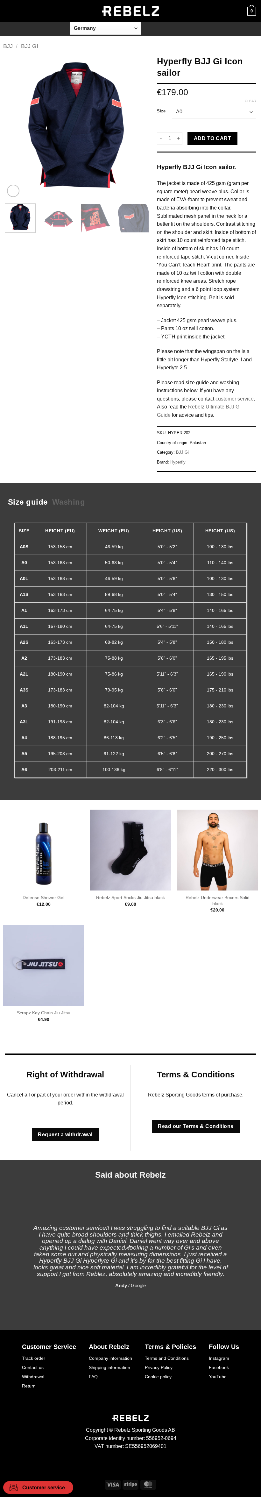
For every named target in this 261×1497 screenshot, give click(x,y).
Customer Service (49, 1346)
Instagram (219, 1358)
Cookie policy (158, 1376)
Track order (33, 1358)
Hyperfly (178, 462)
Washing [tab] (68, 502)
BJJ (8, 46)
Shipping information (109, 1367)
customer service (234, 398)
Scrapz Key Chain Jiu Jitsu (43, 1012)
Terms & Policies (170, 1346)
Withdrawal (33, 1376)
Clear (250, 101)
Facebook (219, 1367)
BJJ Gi (29, 46)
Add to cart (212, 138)
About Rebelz (109, 1346)
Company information (110, 1358)
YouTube (218, 1376)
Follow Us (224, 1346)
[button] (8, 11)
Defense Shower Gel (43, 897)
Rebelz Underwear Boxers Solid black (218, 900)
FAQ (93, 1376)
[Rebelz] (130, 11)
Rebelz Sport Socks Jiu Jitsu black (130, 897)
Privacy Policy (159, 1367)
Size (161, 111)
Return (29, 1385)
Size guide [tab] (28, 502)
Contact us (33, 1367)
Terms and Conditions (167, 1358)
